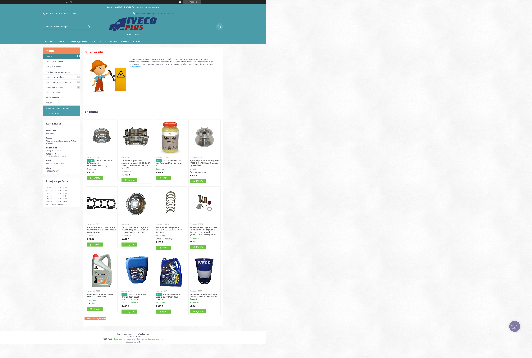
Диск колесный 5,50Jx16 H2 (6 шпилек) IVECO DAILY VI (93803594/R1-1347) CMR (135, 229)
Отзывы (125, 41)
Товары (61, 41)
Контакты (96, 41)
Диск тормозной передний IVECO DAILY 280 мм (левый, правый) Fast (204, 163)
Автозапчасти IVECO (55, 77)
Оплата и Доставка (78, 41)
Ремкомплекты (135, 66)
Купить (96, 177)
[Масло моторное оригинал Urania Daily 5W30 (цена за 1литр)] (204, 270)
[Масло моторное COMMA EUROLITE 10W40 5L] (101, 270)
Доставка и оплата (54, 113)
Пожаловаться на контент (124, 339)
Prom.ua (145, 334)
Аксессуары (51, 103)
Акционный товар (54, 97)
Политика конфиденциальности (150, 339)
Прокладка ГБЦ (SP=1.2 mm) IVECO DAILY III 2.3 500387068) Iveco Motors (101, 229)
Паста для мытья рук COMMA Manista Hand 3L (169, 163)
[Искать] (88, 26)
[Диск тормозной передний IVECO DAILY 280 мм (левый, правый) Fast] (204, 137)
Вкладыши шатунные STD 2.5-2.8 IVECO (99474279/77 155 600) (169, 229)
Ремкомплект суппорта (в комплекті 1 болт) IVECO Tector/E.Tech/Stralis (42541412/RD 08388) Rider (203, 231)
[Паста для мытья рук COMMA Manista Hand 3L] (170, 137)
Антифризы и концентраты (58, 72)
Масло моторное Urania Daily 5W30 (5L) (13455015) (168, 297)
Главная (49, 41)
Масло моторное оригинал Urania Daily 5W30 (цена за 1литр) (204, 296)
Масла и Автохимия (54, 87)
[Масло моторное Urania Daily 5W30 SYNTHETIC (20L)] (136, 270)
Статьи (136, 41)
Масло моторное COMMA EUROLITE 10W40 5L (100, 295)
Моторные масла (53, 67)
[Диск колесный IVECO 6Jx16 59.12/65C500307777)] (101, 137)
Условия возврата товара (57, 108)
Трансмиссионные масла (56, 61)
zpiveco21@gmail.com (55, 164)
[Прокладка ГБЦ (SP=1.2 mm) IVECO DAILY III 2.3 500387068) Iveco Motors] (101, 204)
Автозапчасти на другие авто (59, 82)
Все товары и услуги (95, 318)
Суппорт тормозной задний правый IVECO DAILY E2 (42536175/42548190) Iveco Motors (136, 164)
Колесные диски (53, 92)
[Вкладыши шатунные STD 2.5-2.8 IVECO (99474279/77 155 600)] (170, 204)
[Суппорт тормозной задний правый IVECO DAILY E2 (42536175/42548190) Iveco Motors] (136, 137)
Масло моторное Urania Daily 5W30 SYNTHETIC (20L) (134, 297)
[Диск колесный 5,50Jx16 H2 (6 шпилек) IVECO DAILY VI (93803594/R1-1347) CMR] (136, 204)
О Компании (111, 41)
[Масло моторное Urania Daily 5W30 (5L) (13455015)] (170, 270)
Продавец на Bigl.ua (133, 336)
